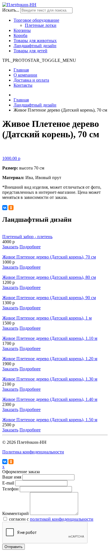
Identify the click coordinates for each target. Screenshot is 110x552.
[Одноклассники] (11, 207)
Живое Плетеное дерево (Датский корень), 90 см (49, 297)
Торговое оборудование (36, 20)
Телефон (10, 488)
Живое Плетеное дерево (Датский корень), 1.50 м (49, 419)
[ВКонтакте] (4, 207)
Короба (20, 35)
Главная (21, 70)
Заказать (10, 246)
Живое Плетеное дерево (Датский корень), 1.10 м (49, 338)
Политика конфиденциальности (33, 451)
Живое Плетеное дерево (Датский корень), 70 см (49, 257)
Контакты (23, 85)
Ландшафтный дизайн (35, 45)
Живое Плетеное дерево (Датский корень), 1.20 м (49, 358)
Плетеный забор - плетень (27, 236)
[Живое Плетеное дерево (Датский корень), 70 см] (55, 151)
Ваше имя (11, 477)
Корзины (22, 30)
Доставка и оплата (31, 80)
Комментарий (15, 513)
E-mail (8, 483)
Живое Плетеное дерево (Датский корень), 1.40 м (49, 399)
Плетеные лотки (40, 25)
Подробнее (30, 246)
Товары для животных (35, 40)
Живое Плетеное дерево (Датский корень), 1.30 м (49, 379)
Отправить (14, 547)
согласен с (51, 519)
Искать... (10, 10)
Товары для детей (30, 50)
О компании (25, 75)
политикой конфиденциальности (61, 519)
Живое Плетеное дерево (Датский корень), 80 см (49, 277)
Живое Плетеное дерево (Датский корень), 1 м (47, 318)
